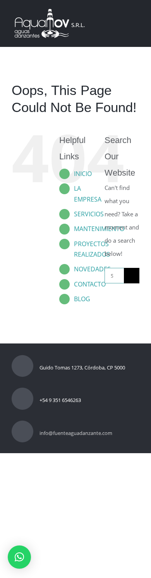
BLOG (82, 299)
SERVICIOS (89, 214)
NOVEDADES (92, 269)
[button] (19, 557)
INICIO (83, 173)
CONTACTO (90, 284)
